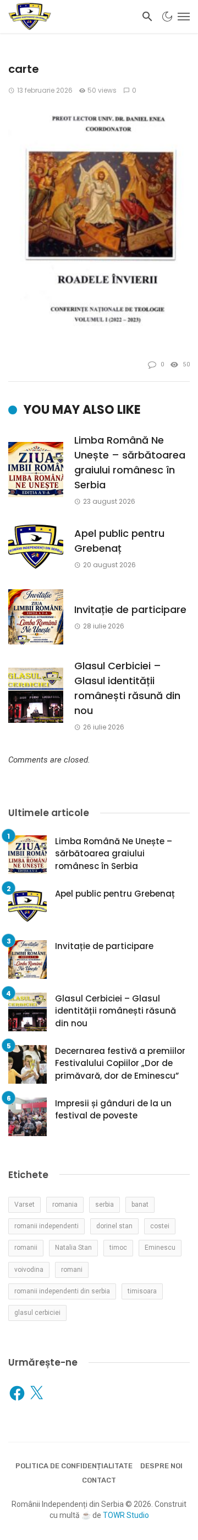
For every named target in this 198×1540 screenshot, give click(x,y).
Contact (99, 1480)
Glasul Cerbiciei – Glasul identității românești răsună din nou (127, 688)
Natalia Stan (73, 1247)
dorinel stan (114, 1226)
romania (65, 1204)
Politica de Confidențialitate (74, 1466)
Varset (24, 1204)
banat (139, 1204)
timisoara (142, 1291)
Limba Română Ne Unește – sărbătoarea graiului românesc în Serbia (129, 462)
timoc (118, 1247)
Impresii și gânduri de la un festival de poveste (113, 1109)
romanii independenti (46, 1226)
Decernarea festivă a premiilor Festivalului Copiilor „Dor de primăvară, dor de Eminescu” (120, 1063)
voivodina (28, 1269)
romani (71, 1269)
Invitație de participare (130, 609)
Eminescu (160, 1247)
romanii (25, 1247)
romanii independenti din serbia (62, 1291)
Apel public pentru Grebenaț (119, 540)
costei (159, 1226)
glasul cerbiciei (37, 1313)
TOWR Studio (126, 1515)
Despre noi (161, 1466)
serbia (104, 1204)
